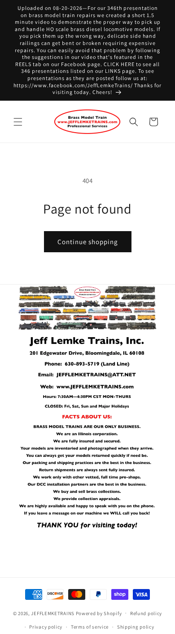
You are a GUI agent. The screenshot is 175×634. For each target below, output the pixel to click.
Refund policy (146, 613)
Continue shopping (87, 241)
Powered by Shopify (99, 613)
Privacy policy (45, 627)
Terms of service (90, 627)
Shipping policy (135, 627)
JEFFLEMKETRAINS (52, 613)
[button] (18, 122)
